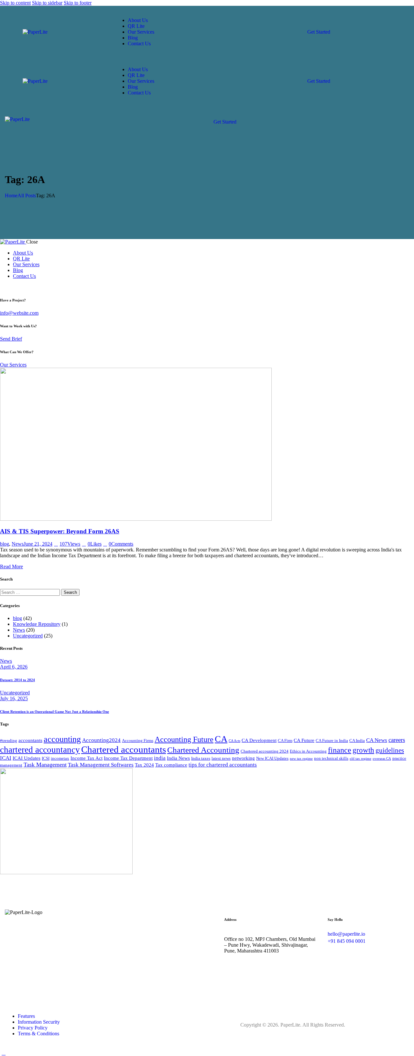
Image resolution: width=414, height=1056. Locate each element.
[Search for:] (30, 592)
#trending (8, 740)
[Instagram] (374, 952)
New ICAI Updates (272, 758)
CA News (376, 740)
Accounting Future (184, 739)
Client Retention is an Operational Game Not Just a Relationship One (54, 711)
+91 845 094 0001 (346, 941)
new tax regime (301, 758)
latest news (221, 758)
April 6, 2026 (13, 667)
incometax (60, 758)
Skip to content (15, 2)
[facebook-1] (3, 287)
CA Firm (285, 740)
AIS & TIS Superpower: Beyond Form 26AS (59, 531)
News (18, 544)
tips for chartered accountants (223, 765)
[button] (215, 116)
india (160, 758)
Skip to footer (78, 2)
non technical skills (331, 758)
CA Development (259, 740)
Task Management (45, 764)
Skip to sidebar (47, 2)
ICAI (5, 758)
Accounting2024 (101, 740)
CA (221, 739)
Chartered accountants (123, 749)
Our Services (13, 364)
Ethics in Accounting (308, 751)
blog (4, 544)
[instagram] (25, 287)
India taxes (200, 758)
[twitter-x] (10, 287)
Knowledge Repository (36, 624)
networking (243, 758)
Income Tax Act (87, 758)
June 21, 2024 (38, 544)
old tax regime (360, 758)
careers (396, 739)
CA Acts (234, 741)
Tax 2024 (144, 765)
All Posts (26, 195)
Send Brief (11, 339)
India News (178, 758)
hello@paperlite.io (346, 934)
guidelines (390, 750)
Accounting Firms (137, 740)
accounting (62, 739)
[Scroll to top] (3, 1053)
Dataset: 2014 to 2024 (17, 680)
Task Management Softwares (101, 765)
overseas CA (382, 758)
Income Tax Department (128, 758)
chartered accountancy (40, 750)
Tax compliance (171, 765)
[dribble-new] (18, 287)
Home (11, 195)
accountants (30, 740)
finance (339, 750)
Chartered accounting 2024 (265, 751)
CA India (357, 740)
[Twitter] (355, 952)
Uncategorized (28, 635)
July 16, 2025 (14, 698)
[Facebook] (336, 952)
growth (363, 750)
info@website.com (19, 313)
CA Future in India (332, 740)
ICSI (45, 758)
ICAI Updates (26, 758)
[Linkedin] (393, 952)
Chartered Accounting (203, 749)
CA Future (304, 740)
